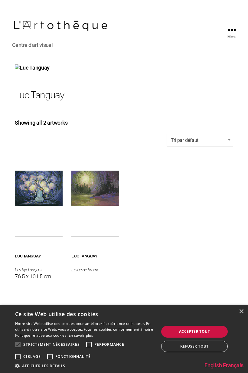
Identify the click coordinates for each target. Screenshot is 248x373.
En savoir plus (81, 335)
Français (233, 365)
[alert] (124, 339)
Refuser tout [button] (194, 346)
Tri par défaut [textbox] (184, 140)
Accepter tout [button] (194, 331)
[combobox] (200, 140)
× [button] (241, 311)
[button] (85, 365)
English (213, 365)
